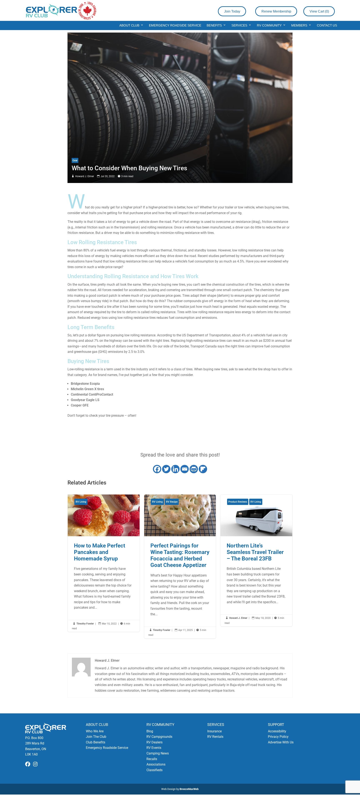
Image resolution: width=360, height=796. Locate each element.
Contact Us (327, 25)
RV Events (153, 748)
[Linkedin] (175, 469)
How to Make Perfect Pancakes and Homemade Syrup (104, 563)
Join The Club (96, 737)
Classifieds (154, 770)
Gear (75, 160)
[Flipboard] (203, 469)
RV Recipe (172, 501)
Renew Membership (276, 11)
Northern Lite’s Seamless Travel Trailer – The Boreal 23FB (256, 560)
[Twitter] (166, 469)
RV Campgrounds (159, 737)
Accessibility (277, 731)
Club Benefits (95, 742)
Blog (149, 731)
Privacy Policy (278, 737)
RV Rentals (215, 737)
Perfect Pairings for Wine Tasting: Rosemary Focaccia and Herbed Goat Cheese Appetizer (180, 566)
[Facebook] (157, 469)
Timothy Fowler (85, 623)
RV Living (81, 501)
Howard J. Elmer (84, 176)
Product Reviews (237, 501)
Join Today (232, 11)
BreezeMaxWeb (189, 789)
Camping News (157, 753)
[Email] (184, 469)
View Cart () (319, 11)
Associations (155, 764)
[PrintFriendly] (194, 469)
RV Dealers (154, 742)
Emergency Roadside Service (175, 25)
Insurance (214, 731)
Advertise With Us (281, 742)
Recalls (151, 759)
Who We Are (95, 731)
